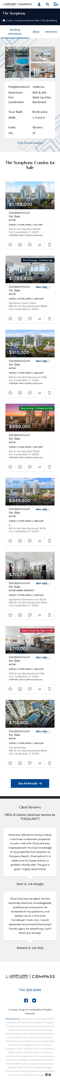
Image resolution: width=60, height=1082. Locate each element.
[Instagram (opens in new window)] (34, 1000)
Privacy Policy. (12, 1018)
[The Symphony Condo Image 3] (43, 70)
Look (10, 20)
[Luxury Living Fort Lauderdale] (17, 4)
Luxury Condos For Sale (27, 20)
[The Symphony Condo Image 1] (17, 62)
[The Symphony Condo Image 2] (43, 54)
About (36, 31)
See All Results (27, 783)
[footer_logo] (30, 972)
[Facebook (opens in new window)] (26, 1000)
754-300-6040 (30, 990)
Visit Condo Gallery (30, 143)
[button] (47, 4)
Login (39, 4)
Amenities (51, 31)
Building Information (15, 31)
